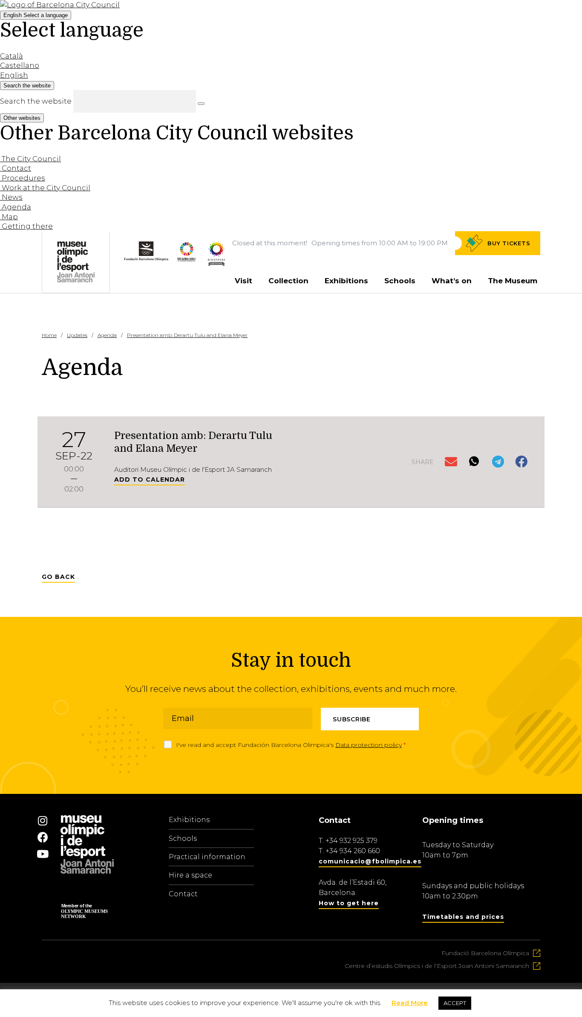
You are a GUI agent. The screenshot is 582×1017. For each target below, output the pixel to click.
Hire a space (190, 875)
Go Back (58, 577)
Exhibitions (346, 280)
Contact (183, 894)
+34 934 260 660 (353, 851)
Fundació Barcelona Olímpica (485, 953)
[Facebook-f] (42, 837)
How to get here (349, 903)
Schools (399, 280)
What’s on (452, 280)
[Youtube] (42, 853)
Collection (288, 280)
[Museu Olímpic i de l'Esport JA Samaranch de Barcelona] (216, 263)
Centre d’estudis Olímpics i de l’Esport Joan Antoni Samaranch (437, 966)
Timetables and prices (463, 917)
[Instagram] (42, 820)
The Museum (512, 280)
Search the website (36, 101)
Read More (410, 1003)
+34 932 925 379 (351, 841)
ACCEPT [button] (455, 1003)
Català (11, 56)
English (35, 15)
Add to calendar (149, 479)
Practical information (207, 857)
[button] (451, 462)
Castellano (19, 65)
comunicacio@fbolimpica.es (370, 861)
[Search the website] (201, 103)
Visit (243, 280)
